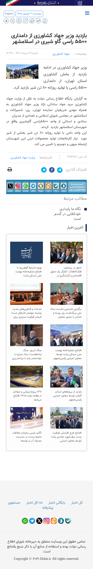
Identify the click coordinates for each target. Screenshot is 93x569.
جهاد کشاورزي (61, 54)
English (9, 14)
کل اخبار (77, 503)
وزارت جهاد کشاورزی (22, 157)
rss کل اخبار (34, 503)
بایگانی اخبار (56, 503)
